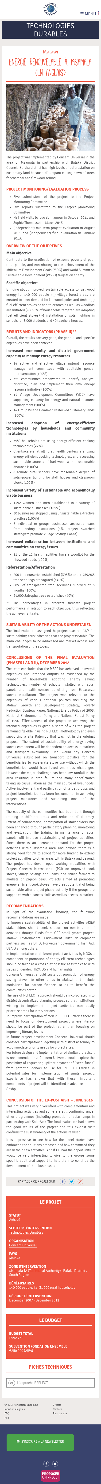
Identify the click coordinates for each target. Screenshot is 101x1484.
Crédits (57, 1404)
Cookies (57, 1409)
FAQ (6, 1413)
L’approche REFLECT (32, 1383)
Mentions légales (14, 1409)
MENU (88, 13)
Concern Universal (23, 1245)
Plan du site (60, 1413)
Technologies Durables (26, 1233)
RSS (6, 1417)
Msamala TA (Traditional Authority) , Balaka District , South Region (48, 1273)
